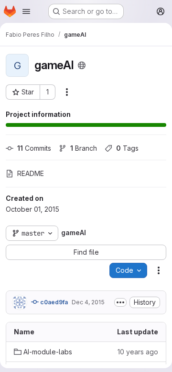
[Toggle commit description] (120, 302)
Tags (127, 148)
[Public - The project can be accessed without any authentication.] (82, 65)
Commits (34, 148)
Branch (83, 148)
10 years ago (138, 352)
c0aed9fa (53, 302)
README (30, 173)
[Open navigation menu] (26, 11)
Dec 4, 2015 (88, 302)
